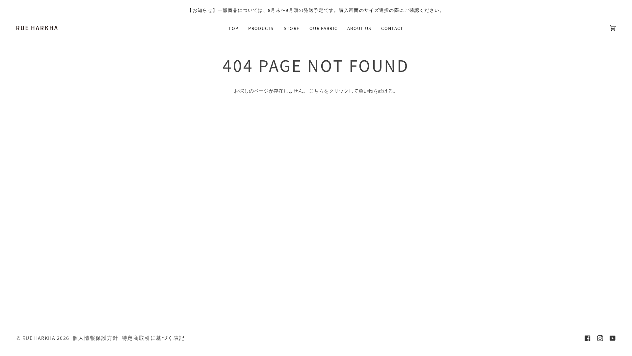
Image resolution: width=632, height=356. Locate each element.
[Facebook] (588, 338)
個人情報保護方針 (95, 338)
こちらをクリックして (333, 90)
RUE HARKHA (38, 338)
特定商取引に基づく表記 (153, 338)
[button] (260, 28)
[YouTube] (613, 338)
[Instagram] (600, 338)
